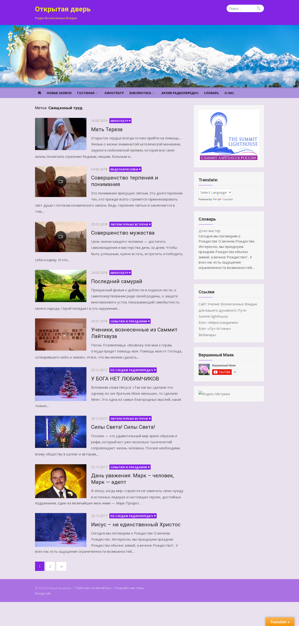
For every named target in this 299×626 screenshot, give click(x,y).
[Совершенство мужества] (60, 237)
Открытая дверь (63, 9)
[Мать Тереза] (60, 134)
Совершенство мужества (123, 233)
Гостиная (85, 93)
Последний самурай (116, 281)
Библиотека (140, 93)
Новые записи (59, 93)
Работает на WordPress (93, 588)
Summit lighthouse (213, 316)
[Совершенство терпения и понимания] (60, 181)
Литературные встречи (129, 224)
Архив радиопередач (179, 93)
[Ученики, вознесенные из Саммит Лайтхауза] (60, 334)
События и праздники (128, 321)
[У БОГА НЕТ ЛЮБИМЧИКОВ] (60, 384)
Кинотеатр (114, 93)
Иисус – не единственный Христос (136, 524)
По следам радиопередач (131, 370)
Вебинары (207, 334)
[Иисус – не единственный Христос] (60, 530)
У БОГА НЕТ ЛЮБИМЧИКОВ (125, 379)
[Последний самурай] (60, 286)
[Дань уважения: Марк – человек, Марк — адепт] (60, 481)
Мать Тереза (107, 129)
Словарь (211, 93)
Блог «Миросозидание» (218, 322)
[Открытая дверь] (149, 56)
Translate (227, 199)
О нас (229, 93)
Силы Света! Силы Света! (123, 427)
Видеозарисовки (124, 169)
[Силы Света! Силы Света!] (60, 432)
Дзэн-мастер (210, 230)
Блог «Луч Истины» (215, 328)
